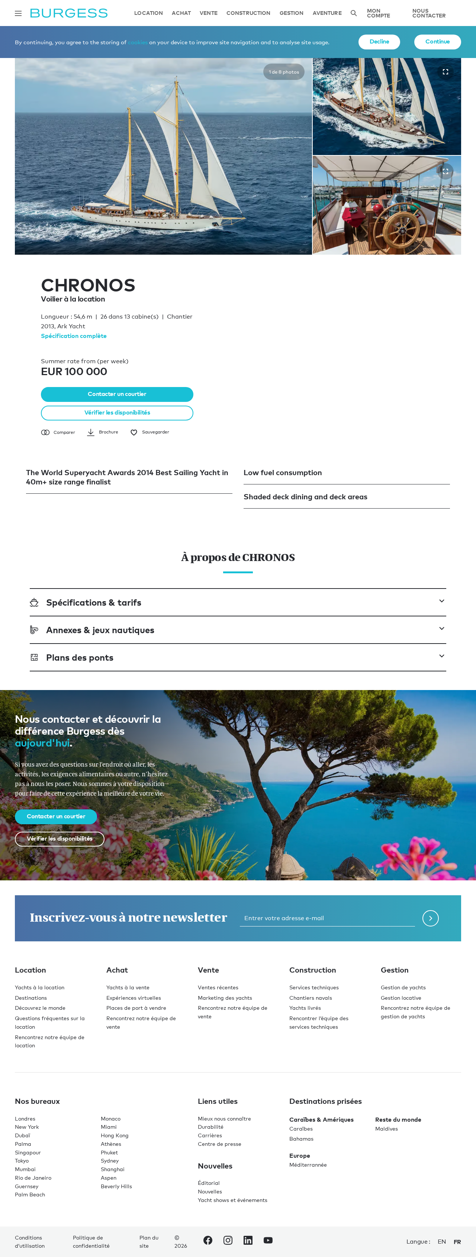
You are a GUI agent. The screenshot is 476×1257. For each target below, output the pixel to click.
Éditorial (209, 1183)
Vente (209, 13)
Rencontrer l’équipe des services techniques (318, 1022)
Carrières (210, 1135)
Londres (25, 1118)
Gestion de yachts (403, 987)
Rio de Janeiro (33, 1177)
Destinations (31, 998)
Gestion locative (401, 998)
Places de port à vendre (136, 1008)
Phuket (109, 1152)
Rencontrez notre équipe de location (49, 1041)
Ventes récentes (218, 987)
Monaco (110, 1118)
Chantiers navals (310, 998)
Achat (181, 13)
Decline (379, 41)
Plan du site (148, 1241)
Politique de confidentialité (91, 1241)
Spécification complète (74, 335)
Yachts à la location (39, 987)
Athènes (111, 1144)
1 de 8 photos (284, 72)
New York (27, 1127)
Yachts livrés (305, 1008)
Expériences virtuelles (133, 998)
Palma (23, 1144)
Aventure (327, 13)
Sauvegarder (155, 432)
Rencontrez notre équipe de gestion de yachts (415, 1012)
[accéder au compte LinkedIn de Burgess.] (248, 1241)
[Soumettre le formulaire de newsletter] (430, 918)
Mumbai (25, 1169)
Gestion (292, 13)
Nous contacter (429, 13)
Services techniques (314, 987)
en (442, 1241)
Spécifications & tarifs (93, 602)
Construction (248, 13)
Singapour (28, 1152)
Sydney (110, 1160)
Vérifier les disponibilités (117, 412)
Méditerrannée (308, 1164)
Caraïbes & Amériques (321, 1119)
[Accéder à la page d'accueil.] (68, 13)
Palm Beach (30, 1194)
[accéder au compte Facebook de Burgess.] (208, 1241)
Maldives (386, 1128)
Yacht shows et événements (232, 1200)
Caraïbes (301, 1128)
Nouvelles (210, 1191)
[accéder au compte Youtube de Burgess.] (268, 1241)
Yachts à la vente (127, 987)
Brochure (108, 432)
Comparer (64, 432)
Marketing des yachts (225, 998)
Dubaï (22, 1135)
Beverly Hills (116, 1186)
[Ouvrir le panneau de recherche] (353, 13)
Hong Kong (115, 1135)
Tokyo (22, 1160)
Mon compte (378, 13)
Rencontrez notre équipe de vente (141, 1022)
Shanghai (113, 1169)
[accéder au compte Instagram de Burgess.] (228, 1241)
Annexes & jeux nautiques (100, 629)
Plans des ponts (79, 657)
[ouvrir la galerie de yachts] (445, 72)
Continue (437, 41)
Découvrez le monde (40, 1008)
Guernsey (26, 1186)
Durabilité (210, 1127)
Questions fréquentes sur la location (50, 1022)
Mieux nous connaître (224, 1118)
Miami (109, 1127)
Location (148, 13)
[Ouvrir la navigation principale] (18, 13)
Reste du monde (398, 1119)
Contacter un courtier (117, 393)
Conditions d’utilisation (30, 1241)
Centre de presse (219, 1144)
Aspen (108, 1177)
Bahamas (301, 1138)
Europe (299, 1155)
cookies (138, 42)
